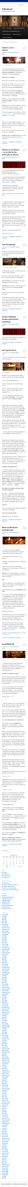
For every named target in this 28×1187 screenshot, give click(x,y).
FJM (8, 337)
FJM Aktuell (7, 9)
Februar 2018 (5, 1057)
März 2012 (4, 1148)
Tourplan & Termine (7, 908)
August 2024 (5, 954)
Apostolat (4, 895)
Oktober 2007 (5, 1174)
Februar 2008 (5, 1171)
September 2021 (6, 1012)
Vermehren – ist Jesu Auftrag (9, 888)
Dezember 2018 (5, 1048)
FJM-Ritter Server (6, 902)
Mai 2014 (4, 1110)
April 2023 (4, 980)
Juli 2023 (4, 976)
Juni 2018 (4, 1053)
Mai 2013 (4, 1130)
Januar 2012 (5, 1151)
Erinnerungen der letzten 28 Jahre (10, 889)
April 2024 (4, 961)
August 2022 (5, 994)
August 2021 (5, 1014)
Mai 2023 (4, 979)
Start (3, 28)
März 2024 (4, 962)
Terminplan (9, 28)
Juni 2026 (4, 918)
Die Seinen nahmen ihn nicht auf (10, 884)
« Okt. (6, 866)
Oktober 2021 (5, 1010)
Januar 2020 (5, 1037)
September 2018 (6, 1052)
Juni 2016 (4, 1078)
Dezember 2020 (5, 1025)
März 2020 (4, 1033)
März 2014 (4, 1113)
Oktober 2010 (5, 1166)
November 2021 (5, 1009)
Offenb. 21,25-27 (6, 711)
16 (13, 862)
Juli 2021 (4, 1015)
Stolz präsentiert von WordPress (19, 1184)
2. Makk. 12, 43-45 (7, 789)
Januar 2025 (5, 946)
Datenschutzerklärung (7, 37)
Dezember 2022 (5, 987)
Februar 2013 (5, 1135)
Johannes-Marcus (10, 233)
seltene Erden (21, 475)
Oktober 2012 (5, 1141)
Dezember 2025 (5, 927)
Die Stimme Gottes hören (8, 886)
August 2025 (5, 934)
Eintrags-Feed (5, 874)
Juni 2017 (4, 1067)
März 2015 (4, 1096)
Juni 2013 (4, 1128)
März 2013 (4, 1133)
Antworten (18, 637)
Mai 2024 (4, 959)
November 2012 (5, 1140)
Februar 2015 (5, 1098)
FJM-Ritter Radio (6, 900)
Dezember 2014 (5, 1102)
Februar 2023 (5, 984)
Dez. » (20, 866)
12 (23, 860)
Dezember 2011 (5, 1153)
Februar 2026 (5, 924)
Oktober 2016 (5, 1073)
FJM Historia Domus (7, 898)
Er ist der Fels (5, 883)
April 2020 (4, 1032)
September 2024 (6, 952)
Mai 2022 (4, 999)
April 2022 (4, 1000)
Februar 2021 (5, 1024)
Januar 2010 (5, 1168)
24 (16, 863)
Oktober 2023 (5, 971)
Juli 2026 (4, 916)
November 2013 (5, 1120)
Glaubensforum (6, 903)
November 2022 (5, 989)
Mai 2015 (4, 1093)
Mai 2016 (4, 1080)
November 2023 (5, 969)
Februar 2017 (5, 1070)
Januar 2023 (5, 985)
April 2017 (4, 1068)
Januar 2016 (5, 1087)
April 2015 (4, 1095)
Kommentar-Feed (6, 875)
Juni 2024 (4, 957)
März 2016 (4, 1083)
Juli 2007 (4, 1176)
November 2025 (5, 929)
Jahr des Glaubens (6, 34)
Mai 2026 (4, 919)
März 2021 (4, 1022)
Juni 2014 (4, 1108)
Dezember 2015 (5, 1088)
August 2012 (5, 1143)
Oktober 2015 (5, 1090)
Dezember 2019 (5, 1039)
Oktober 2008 (5, 1169)
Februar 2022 (5, 1004)
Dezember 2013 (5, 1118)
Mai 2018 (4, 1055)
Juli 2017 (4, 1065)
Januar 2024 (5, 966)
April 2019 (4, 1043)
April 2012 (4, 1146)
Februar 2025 (5, 944)
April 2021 (4, 1020)
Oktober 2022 (5, 990)
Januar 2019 (5, 1047)
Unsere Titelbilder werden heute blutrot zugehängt (10, 319)
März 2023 (4, 982)
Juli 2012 (4, 1145)
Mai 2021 (4, 1019)
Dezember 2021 (5, 1007)
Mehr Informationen (17, 34)
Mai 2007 (4, 1178)
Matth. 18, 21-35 (6, 776)
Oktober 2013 (5, 1121)
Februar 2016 (5, 1085)
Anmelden (4, 872)
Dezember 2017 (5, 1058)
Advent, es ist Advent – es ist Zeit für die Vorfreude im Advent (10, 152)
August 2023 (5, 974)
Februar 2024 (5, 964)
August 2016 (5, 1077)
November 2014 (5, 1103)
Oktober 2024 (5, 951)
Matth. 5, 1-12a (10, 696)
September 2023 (6, 972)
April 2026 (4, 921)
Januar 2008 (5, 1173)
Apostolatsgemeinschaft (8, 897)
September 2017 (6, 1062)
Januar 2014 (5, 1116)
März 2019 (4, 1045)
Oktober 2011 (5, 1155)
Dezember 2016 (5, 1072)
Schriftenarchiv (5, 907)
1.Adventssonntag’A (18, 84)
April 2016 (4, 1082)
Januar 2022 (5, 1005)
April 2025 (4, 941)
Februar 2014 (5, 1115)
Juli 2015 (4, 1092)
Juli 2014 (4, 1106)
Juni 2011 (4, 1158)
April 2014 (4, 1111)
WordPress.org (5, 877)
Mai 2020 (4, 1030)
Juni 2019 (4, 1040)
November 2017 (5, 1060)
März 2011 (4, 1163)
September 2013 (6, 1123)
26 (23, 863)
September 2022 (6, 992)
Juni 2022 (4, 997)
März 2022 (4, 1002)
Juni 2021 (4, 1017)
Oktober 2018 (5, 1050)
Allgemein (12, 142)
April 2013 (4, 1131)
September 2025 (6, 932)
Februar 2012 (5, 1150)
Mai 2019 (4, 1042)
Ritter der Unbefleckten (7, 905)
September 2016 (6, 1075)
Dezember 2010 (5, 1164)
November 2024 (5, 949)
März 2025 (4, 942)
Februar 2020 (5, 1035)
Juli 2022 (4, 995)
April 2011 (4, 1161)
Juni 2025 (4, 937)
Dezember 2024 (5, 947)
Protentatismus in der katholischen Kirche (11, 31)
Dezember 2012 (5, 1138)
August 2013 (5, 1125)
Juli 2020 (4, 1029)
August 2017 (5, 1063)
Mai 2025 (4, 939)
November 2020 (5, 1027)
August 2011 (5, 1156)
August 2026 (5, 914)
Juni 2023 (4, 977)
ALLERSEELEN (8, 644)
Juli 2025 (4, 936)
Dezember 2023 (5, 967)
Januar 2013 (5, 1136)
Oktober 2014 (5, 1105)
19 (23, 862)
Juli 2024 (4, 956)
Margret (11, 185)
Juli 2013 (4, 1126)
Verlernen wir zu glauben (19, 28)
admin (3, 54)
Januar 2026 (5, 926)
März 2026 (4, 922)
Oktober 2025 (5, 931)
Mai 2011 (4, 1159)
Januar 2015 (5, 1100)
